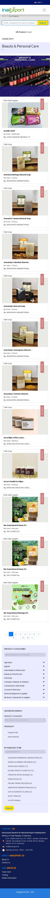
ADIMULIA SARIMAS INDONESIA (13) (22, 762)
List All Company (14, 800)
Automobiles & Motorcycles (14, 670)
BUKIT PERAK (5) (14, 796)
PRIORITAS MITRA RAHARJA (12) (20, 775)
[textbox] (25, 720)
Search (42, 22)
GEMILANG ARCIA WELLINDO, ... (17, 444)
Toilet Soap (7, 144)
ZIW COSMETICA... (12, 531)
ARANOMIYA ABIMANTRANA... (17, 181)
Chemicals (8, 678)
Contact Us (6, 862)
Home (4, 16)
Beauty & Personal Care (13, 674)
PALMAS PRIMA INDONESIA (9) (20, 783)
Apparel (7, 666)
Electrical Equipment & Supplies (15, 693)
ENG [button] (39, 2)
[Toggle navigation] (44, 10)
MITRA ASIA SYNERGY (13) (18, 766)
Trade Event (6, 872)
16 (28, 638)
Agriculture (8, 662)
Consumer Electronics (12, 689)
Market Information (9, 878)
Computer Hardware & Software (16, 682)
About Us (5, 859)
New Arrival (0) (13, 737)
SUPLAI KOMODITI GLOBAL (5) (20, 792)
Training (5, 875)
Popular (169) (13, 732)
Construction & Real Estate (14, 686)
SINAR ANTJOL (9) (14, 779)
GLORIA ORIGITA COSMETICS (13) (21, 770)
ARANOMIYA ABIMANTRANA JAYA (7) (22, 787)
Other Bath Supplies (10, 100)
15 (23, 638)
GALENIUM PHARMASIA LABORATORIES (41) (25, 758)
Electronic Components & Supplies (17, 697)
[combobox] (25, 720)
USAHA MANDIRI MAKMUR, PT (17, 137)
